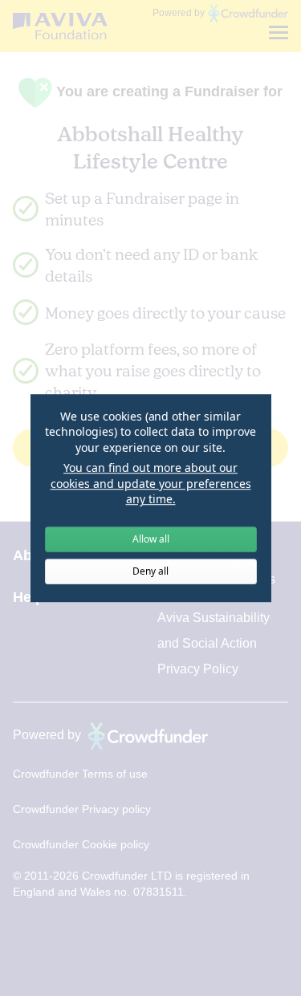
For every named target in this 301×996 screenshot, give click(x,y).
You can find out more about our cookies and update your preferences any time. (151, 484)
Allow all (150, 539)
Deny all (150, 571)
